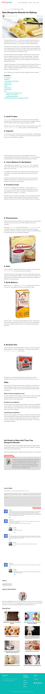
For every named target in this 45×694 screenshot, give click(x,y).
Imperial (8, 135)
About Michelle (9, 456)
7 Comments (40, 16)
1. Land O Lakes (7, 77)
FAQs (5, 91)
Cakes (24, 680)
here (35, 604)
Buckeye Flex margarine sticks (11, 351)
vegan (12, 285)
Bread (24, 684)
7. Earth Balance (7, 87)
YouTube (41, 683)
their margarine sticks (33, 227)
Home (19, 2)
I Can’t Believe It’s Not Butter (26, 165)
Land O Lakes (7, 119)
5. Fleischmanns (7, 84)
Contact (36, 679)
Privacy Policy (30, 691)
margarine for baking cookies (11, 127)
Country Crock (7, 189)
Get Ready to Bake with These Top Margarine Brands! (16, 98)
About (37, 2)
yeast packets (12, 227)
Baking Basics (25, 2)
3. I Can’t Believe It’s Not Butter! (11, 81)
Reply (10, 517)
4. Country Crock (8, 82)
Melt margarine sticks (9, 271)
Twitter (36, 683)
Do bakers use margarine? (12, 94)
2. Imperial (6, 79)
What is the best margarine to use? (14, 93)
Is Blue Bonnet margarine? (12, 96)
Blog (34, 2)
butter (17, 40)
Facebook (34, 683)
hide (11, 75)
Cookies (25, 682)
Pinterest (39, 683)
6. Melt (5, 86)
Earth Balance (22, 285)
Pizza (24, 686)
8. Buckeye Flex (7, 89)
